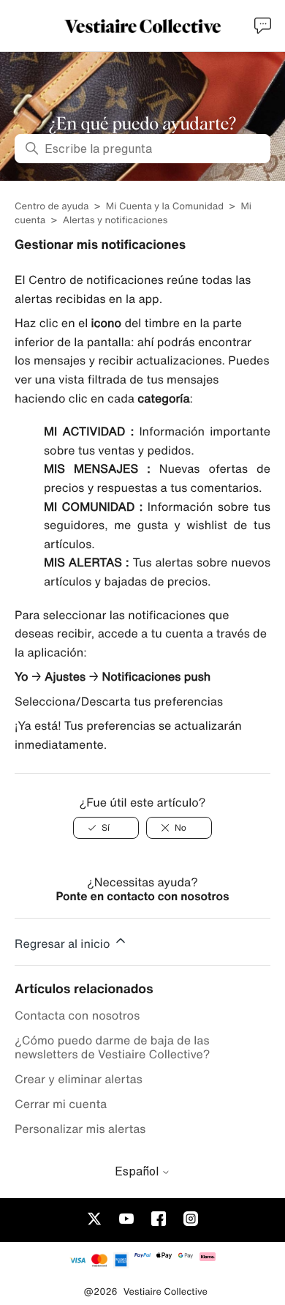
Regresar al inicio (64, 943)
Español (138, 1171)
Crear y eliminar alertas (78, 1079)
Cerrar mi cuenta (61, 1104)
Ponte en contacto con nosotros (142, 896)
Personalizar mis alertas (80, 1128)
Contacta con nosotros (77, 1015)
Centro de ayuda (51, 206)
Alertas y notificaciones (115, 220)
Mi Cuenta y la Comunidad (165, 206)
